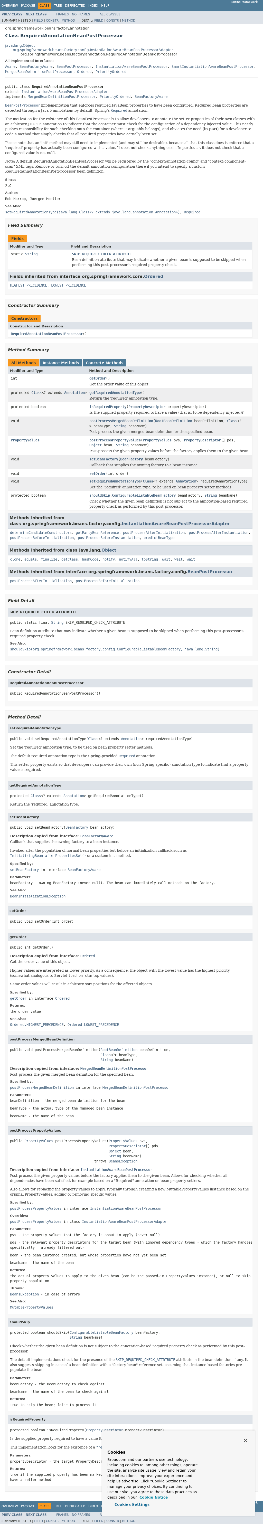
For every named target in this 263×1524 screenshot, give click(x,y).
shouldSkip (99, 495)
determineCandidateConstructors (41, 533)
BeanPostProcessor (74, 66)
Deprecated (75, 5)
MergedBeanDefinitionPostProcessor (39, 72)
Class (36, 393)
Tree (58, 5)
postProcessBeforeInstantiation (108, 538)
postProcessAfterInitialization (154, 533)
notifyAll (128, 559)
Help (105, 5)
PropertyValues (25, 440)
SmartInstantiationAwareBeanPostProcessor (213, 66)
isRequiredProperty (107, 407)
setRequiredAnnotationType (115, 481)
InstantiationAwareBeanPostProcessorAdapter (65, 92)
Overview (10, 5)
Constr (52, 20)
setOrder (97, 473)
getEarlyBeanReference (97, 533)
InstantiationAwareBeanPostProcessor (131, 66)
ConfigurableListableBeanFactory (144, 495)
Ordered (84, 72)
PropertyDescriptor (146, 407)
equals (30, 559)
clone (15, 559)
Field (38, 20)
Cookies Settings (132, 1504)
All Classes (110, 14)
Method (68, 20)
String (31, 254)
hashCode (90, 559)
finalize (49, 559)
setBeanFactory (103, 459)
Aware (10, 66)
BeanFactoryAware (36, 66)
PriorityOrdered (111, 72)
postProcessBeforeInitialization (42, 538)
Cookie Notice (153, 1497)
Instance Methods (61, 363)
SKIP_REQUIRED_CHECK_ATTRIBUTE (102, 254)
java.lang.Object (20, 45)
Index (93, 5)
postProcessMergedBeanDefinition (121, 421)
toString (150, 559)
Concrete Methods (104, 363)
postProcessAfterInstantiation (218, 533)
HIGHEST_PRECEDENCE (28, 285)
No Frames (81, 14)
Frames (62, 14)
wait (166, 559)
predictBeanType (159, 538)
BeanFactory (131, 459)
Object (95, 445)
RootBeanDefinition (173, 421)
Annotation (74, 393)
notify (108, 559)
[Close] (245, 1440)
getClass (69, 559)
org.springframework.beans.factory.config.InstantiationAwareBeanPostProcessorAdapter (93, 50)
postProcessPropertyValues (115, 440)
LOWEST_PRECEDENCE (68, 285)
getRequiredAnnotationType (115, 393)
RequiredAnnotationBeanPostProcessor (47, 334)
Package (28, 5)
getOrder (97, 378)
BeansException (123, 1161)
